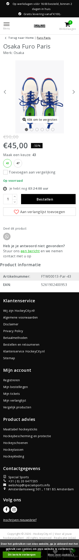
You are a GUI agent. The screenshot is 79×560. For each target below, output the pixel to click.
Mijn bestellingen (15, 387)
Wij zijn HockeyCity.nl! (19, 311)
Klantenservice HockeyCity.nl (24, 351)
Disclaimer (11, 324)
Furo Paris (44, 38)
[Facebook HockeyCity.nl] (6, 509)
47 (18, 163)
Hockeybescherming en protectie (27, 436)
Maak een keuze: (19, 154)
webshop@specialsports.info (29, 485)
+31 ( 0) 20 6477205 (23, 481)
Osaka (19, 52)
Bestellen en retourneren (21, 344)
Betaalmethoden (15, 338)
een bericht (30, 251)
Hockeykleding (13, 456)
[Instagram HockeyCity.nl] (14, 509)
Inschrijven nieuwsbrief (19, 520)
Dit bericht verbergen (22, 554)
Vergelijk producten (17, 407)
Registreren (11, 380)
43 (7, 163)
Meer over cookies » (61, 554)
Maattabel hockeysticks (20, 429)
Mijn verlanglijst (14, 400)
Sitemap (9, 358)
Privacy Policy (13, 331)
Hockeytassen (13, 450)
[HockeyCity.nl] (39, 25)
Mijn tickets (11, 394)
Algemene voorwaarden (20, 317)
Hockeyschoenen (15, 443)
